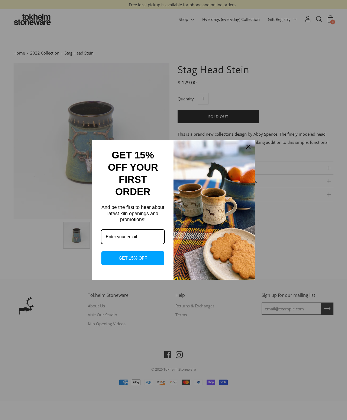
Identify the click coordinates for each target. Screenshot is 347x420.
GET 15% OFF (133, 258)
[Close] (248, 146)
